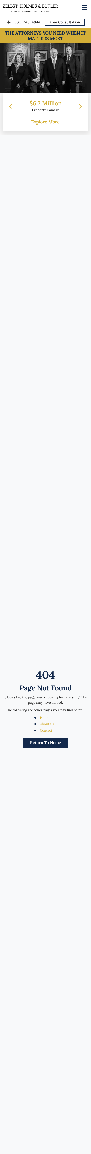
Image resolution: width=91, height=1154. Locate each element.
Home (44, 717)
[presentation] (10, 106)
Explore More (45, 122)
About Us (47, 724)
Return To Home (45, 742)
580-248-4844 (27, 22)
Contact (46, 730)
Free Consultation (64, 22)
